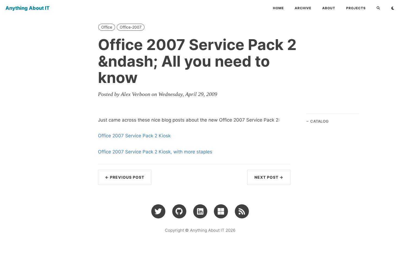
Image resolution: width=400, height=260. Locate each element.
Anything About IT (27, 8)
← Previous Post (124, 177)
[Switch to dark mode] (393, 8)
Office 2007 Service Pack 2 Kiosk (134, 135)
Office (106, 27)
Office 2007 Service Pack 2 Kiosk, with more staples (155, 151)
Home (278, 8)
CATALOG (319, 121)
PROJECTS (356, 8)
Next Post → (268, 177)
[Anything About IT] (242, 211)
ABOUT (328, 8)
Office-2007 (130, 27)
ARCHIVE (303, 8)
